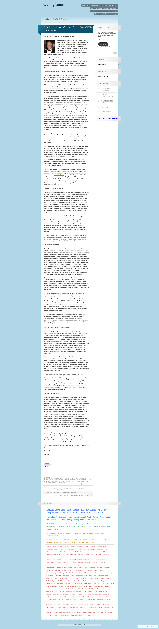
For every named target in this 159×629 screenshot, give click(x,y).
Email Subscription (107, 27)
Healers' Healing (91, 615)
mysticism (68, 533)
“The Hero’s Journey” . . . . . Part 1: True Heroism (61, 492)
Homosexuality (79, 591)
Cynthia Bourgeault (90, 542)
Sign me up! (103, 44)
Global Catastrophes (73, 573)
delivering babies (59, 175)
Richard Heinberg (110, 602)
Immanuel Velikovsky (84, 573)
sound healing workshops (69, 612)
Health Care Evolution (61, 488)
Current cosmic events (88, 520)
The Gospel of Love (70, 588)
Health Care (76, 487)
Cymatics (109, 578)
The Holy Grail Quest (51, 583)
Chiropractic (48, 478)
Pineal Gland (66, 524)
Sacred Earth (49, 604)
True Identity (58, 575)
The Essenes (62, 588)
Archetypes (67, 565)
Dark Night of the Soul (90, 588)
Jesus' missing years (50, 562)
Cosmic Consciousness (72, 549)
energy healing (67, 487)
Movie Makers (99, 612)
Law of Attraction (100, 596)
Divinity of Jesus (94, 573)
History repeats (92, 575)
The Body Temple (78, 581)
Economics (101, 570)
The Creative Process (50, 565)
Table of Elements (61, 551)
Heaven (90, 586)
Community (76, 578)
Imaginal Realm (93, 607)
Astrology (97, 578)
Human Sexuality (80, 557)
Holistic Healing (68, 481)
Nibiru (73, 610)
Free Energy (54, 570)
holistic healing (74, 488)
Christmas (73, 546)
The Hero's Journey (60, 489)
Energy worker (82, 615)
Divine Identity (78, 586)
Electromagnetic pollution (52, 588)
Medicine (81, 488)
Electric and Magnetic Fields (78, 551)
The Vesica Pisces (50, 607)
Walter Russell (92, 517)
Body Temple (107, 567)
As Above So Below (65, 604)
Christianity (61, 533)
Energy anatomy (75, 479)
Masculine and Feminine (81, 575)
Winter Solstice (49, 596)
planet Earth (86, 512)
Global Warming (86, 526)
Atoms (102, 533)
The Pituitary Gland (70, 557)
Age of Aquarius (80, 588)
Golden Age (61, 591)
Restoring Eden (82, 549)
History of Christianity (94, 539)
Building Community (104, 581)
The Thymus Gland (64, 602)
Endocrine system (58, 479)
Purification (49, 554)
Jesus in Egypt (89, 551)
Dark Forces (82, 607)
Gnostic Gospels (110, 573)
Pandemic (58, 539)
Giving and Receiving (70, 591)
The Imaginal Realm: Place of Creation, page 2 (106, 14)
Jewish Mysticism (64, 594)
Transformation (49, 549)
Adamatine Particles (50, 551)
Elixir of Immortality (77, 559)
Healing (46, 481)
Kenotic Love (60, 583)
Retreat (100, 591)
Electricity (107, 586)
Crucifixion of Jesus (71, 562)
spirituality (66, 546)
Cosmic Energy (51, 517)
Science (68, 551)
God (65, 549)
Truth (71, 578)
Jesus (95, 524)
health (93, 610)
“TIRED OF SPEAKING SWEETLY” (107, 96)
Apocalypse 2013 (62, 570)
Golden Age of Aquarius (51, 591)
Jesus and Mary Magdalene (55, 526)
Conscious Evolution (60, 478)
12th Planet (78, 610)
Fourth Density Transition (89, 559)
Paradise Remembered (102, 546)
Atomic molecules (68, 583)
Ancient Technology (87, 533)
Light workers (74, 615)
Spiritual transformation (71, 542)
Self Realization (49, 575)
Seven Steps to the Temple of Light (70, 607)
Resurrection (49, 612)
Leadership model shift (51, 586)
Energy (67, 479)
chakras (103, 583)
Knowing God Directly (51, 573)
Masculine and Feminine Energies (64, 567)
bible (63, 554)
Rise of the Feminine (105, 551)
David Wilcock (83, 539)
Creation (97, 533)
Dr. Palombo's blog (73, 478)
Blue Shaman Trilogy (98, 586)
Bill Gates (99, 604)
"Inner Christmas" (109, 612)
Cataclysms (80, 562)
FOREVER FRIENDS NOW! (107, 102)
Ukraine (48, 610)
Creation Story (100, 549)
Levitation (61, 586)
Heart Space (99, 567)
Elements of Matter (78, 567)
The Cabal (75, 599)
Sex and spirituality (50, 557)
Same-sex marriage (89, 591)
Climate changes (106, 557)
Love (69, 509)
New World (73, 604)
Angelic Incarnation (50, 567)
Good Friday (96, 551)
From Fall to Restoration (98, 602)
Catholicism (102, 573)
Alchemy (57, 549)
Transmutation (74, 539)
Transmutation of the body (102, 526)
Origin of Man (59, 581)
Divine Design (57, 604)
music (106, 549)
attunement (72, 512)
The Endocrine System (73, 526)
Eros (96, 591)
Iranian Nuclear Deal (100, 559)
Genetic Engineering (96, 594)
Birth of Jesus (60, 565)
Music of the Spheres (53, 524)
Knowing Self (106, 594)
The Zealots (49, 594)
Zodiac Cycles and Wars (103, 575)
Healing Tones (53, 4)
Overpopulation (87, 594)
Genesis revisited (68, 581)
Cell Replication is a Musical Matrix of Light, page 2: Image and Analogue (99, 5)
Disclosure (56, 578)
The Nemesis (61, 482)
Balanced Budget (79, 570)
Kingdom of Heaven (61, 562)
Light (62, 549)
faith (67, 554)
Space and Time (70, 570)
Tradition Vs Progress (51, 599)
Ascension (99, 512)
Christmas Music (109, 596)
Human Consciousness (106, 539)
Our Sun (85, 586)
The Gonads (58, 607)
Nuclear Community (93, 581)
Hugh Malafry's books (62, 573)
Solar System (51, 520)
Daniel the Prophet (64, 578)
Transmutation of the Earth (90, 583)
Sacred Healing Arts (65, 615)
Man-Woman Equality (52, 536)
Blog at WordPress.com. (79, 624)
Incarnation (102, 562)
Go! (115, 53)
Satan (47, 602)
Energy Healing (86, 479)
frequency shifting (55, 512)
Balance (95, 570)
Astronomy (103, 578)
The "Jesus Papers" (91, 549)
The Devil (91, 578)
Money (69, 559)
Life (87, 607)
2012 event (62, 520)
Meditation (88, 524)
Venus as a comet (59, 596)
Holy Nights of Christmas (89, 567)
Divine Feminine (106, 604)
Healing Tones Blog (56, 481)
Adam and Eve (96, 565)
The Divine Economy (69, 586)
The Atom (85, 581)
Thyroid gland (100, 599)
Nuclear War (68, 599)
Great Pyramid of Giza (96, 554)
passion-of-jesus (105, 610)
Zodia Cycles (49, 578)
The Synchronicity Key (90, 546)
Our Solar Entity (86, 610)
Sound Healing (52, 482)
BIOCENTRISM (65, 539)
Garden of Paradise (105, 565)
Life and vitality (108, 599)
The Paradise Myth (50, 581)
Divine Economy (88, 570)
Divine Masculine (78, 583)
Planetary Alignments (51, 546)
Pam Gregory (92, 604)
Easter (62, 536)
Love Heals (80, 554)
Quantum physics (65, 517)
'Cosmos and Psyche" (76, 565)
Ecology (48, 570)
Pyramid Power (80, 546)
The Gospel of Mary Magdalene (91, 562)
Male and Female (91, 596)
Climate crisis (84, 578)
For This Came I (105, 107)
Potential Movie (91, 612)
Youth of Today (60, 599)
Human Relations (51, 533)
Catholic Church (50, 539)
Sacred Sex (60, 546)
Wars (112, 607)
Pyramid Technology (50, 559)
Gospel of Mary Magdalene (69, 575)
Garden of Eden (56, 554)
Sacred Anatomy (81, 509)
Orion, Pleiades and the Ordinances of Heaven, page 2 (104, 8)
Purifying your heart (90, 599)
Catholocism (56, 594)
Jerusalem (105, 591)
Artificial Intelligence (56, 610)
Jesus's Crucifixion (58, 612)
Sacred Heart (87, 554)
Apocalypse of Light (61, 559)
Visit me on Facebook (108, 119)
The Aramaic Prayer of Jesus (76, 594)
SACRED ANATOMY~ (107, 112)
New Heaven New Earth (52, 542)
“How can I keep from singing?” (106, 89)
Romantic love (106, 554)
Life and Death (67, 596)
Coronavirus (82, 602)
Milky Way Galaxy (77, 524)
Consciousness (76, 533)
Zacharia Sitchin (66, 610)
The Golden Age (100, 588)
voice (108, 583)
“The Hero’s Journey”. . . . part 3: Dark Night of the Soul (72, 495)
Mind (84, 596)
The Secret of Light (77, 596)
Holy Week (81, 542)
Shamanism (98, 557)
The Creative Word (55, 602)
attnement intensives (81, 612)
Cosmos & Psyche (74, 602)
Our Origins (89, 602)
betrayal (98, 610)
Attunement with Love (83, 604)
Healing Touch (49, 615)
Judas (99, 583)
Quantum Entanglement (104, 607)
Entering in (56, 615)
